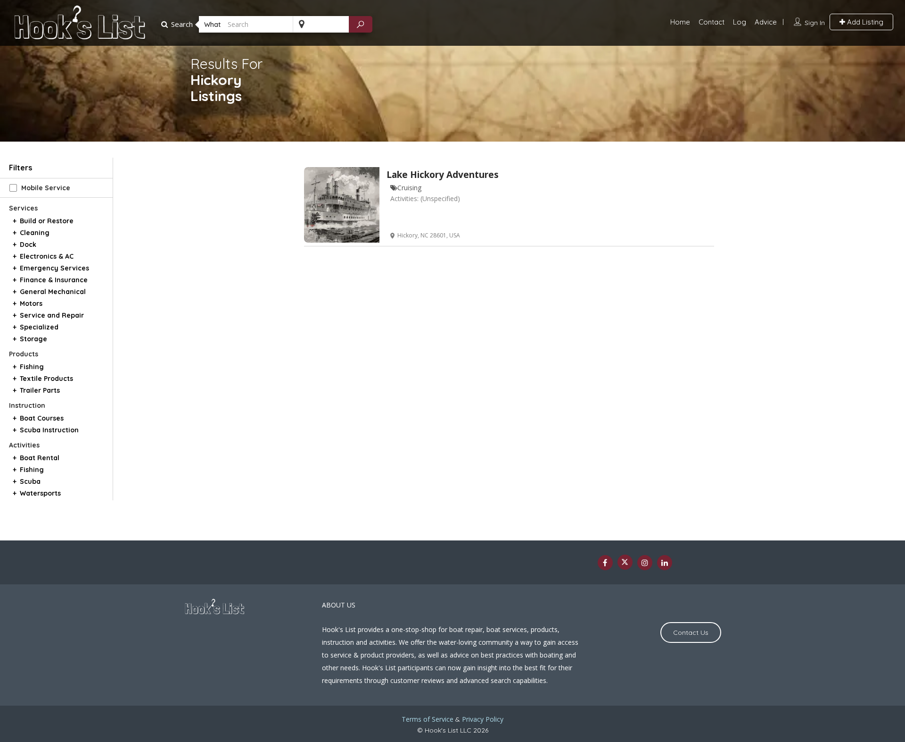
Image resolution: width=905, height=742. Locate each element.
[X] (625, 562)
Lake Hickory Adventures (443, 175)
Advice (766, 21)
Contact (711, 21)
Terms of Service (427, 719)
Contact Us (690, 632)
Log (739, 21)
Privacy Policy (482, 719)
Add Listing (864, 21)
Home (680, 21)
